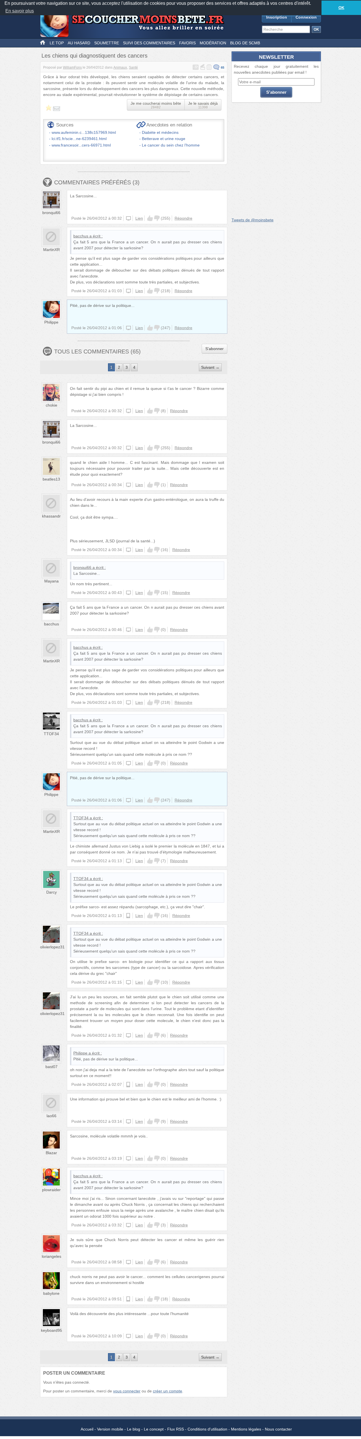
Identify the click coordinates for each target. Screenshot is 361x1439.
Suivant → (210, 367)
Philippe (51, 322)
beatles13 (51, 479)
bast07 (51, 1066)
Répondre (183, 218)
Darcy (51, 892)
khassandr (51, 516)
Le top (57, 43)
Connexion (306, 17)
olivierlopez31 (52, 947)
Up (150, 218)
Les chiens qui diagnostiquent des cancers (94, 56)
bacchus (80, 236)
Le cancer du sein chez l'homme (171, 145)
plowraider (51, 1189)
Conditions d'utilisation (207, 1429)
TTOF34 (51, 733)
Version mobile (110, 1429)
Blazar (51, 1152)
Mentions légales (246, 1429)
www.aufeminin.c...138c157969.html (84, 132)
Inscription (276, 17)
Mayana (51, 581)
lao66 (51, 1115)
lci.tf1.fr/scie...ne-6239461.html (79, 138)
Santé (133, 67)
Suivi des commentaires (149, 43)
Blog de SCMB (245, 43)
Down (157, 218)
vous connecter (126, 1391)
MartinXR (51, 249)
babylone (51, 1293)
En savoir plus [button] (19, 10)
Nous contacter (278, 1429)
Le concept (154, 1429)
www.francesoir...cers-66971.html (81, 145)
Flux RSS (175, 1429)
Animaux (120, 67)
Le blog (133, 1429)
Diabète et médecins (160, 132)
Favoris (187, 43)
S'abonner (214, 348)
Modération (213, 43)
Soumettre (106, 43)
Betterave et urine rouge (163, 138)
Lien (139, 218)
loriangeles (51, 1256)
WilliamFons (72, 67)
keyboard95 (51, 1330)
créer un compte (167, 1391)
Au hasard (79, 43)
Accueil (87, 1429)
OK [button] (341, 7)
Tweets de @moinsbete (253, 220)
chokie (51, 405)
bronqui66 (51, 212)
